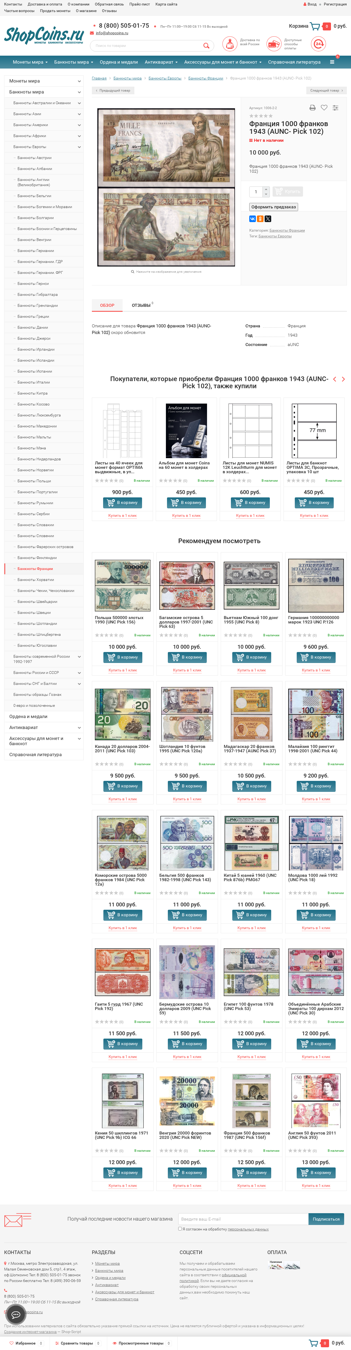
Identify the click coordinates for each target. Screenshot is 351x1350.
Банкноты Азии (27, 114)
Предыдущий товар (114, 90)
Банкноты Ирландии (36, 349)
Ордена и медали (119, 62)
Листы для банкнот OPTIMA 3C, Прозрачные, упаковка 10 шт (252, 467)
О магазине (86, 10)
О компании (78, 4)
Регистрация (335, 4)
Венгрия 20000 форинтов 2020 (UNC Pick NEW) (185, 1135)
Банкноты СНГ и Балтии (35, 683)
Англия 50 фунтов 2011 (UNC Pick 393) (312, 1135)
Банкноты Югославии (37, 645)
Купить (292, 191)
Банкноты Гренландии (38, 305)
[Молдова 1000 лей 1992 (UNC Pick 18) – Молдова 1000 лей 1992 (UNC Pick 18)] (316, 843)
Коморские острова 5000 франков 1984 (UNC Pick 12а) (121, 880)
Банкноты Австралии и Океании (42, 103)
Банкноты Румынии (35, 503)
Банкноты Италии (34, 382)
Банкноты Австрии (35, 157)
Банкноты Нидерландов (39, 459)
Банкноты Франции (35, 568)
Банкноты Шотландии (37, 623)
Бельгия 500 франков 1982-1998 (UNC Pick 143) (185, 877)
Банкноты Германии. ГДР (40, 261)
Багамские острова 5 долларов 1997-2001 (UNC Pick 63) (186, 622)
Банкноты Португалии (38, 492)
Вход (312, 4)
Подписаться (326, 1219)
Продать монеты (55, 10)
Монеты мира (28, 62)
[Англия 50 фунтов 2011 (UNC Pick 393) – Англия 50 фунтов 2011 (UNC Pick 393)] (316, 1100)
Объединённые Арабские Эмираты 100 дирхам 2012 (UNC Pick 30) (316, 1009)
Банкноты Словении (36, 536)
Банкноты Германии (36, 250)
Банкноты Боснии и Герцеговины (47, 228)
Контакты (13, 4)
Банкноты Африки (29, 136)
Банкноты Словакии (36, 525)
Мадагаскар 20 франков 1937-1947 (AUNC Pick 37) (250, 748)
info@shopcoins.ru (112, 33)
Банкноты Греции (33, 316)
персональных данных (248, 1229)
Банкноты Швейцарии (37, 601)
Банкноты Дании (33, 327)
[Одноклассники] (260, 218)
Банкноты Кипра (33, 393)
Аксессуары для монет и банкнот (220, 62)
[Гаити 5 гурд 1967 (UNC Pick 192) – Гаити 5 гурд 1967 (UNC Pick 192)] (123, 971)
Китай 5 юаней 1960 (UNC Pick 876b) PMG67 (250, 877)
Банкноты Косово (34, 404)
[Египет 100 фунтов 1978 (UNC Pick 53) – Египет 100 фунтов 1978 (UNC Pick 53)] (251, 971)
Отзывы (109, 10)
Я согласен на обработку (225, 1229)
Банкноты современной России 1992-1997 (41, 659)
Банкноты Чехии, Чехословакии (46, 590)
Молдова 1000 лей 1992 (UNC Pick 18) (313, 877)
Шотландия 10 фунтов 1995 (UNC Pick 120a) (182, 748)
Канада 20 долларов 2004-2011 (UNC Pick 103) (122, 748)
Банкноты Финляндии (37, 557)
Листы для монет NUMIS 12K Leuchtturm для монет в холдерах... (189, 467)
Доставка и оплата (45, 4)
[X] (268, 218)
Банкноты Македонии (37, 426)
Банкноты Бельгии (34, 196)
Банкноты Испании (35, 371)
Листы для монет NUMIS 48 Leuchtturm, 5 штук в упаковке (315, 467)
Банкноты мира (71, 62)
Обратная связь (109, 4)
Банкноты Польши (34, 481)
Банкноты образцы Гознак (37, 694)
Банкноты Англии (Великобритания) (34, 182)
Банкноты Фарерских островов (45, 546)
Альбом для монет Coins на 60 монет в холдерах (123, 465)
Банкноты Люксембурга (39, 415)
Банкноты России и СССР (36, 672)
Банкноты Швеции (34, 612)
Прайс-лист (139, 4)
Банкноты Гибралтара (38, 294)
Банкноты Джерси (34, 338)
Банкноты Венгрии (34, 239)
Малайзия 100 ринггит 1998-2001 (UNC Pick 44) (313, 748)
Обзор (107, 305)
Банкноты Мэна (32, 448)
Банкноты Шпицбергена (39, 634)
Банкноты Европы (29, 146)
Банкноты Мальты (34, 437)
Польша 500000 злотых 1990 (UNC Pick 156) (119, 620)
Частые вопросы (19, 10)
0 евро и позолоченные (34, 705)
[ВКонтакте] (252, 218)
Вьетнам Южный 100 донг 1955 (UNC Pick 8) (251, 620)
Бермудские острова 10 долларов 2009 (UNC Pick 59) (185, 1009)
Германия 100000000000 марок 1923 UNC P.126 (313, 620)
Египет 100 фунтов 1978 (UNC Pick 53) (248, 1006)
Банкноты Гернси (33, 283)
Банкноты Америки (30, 125)
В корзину (130, 502)
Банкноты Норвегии (36, 470)
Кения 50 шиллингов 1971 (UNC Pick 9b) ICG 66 (121, 1135)
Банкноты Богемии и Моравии (45, 207)
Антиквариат (159, 62)
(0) (124, 481)
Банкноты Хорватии (36, 579)
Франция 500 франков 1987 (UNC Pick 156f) (247, 1135)
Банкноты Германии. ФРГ (40, 272)
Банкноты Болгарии (36, 217)
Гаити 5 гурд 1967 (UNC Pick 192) (119, 1006)
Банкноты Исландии (36, 360)
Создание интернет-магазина (30, 1331)
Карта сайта (166, 4)
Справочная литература (294, 62)
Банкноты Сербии (34, 514)
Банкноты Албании (35, 168)
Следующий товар (325, 90)
